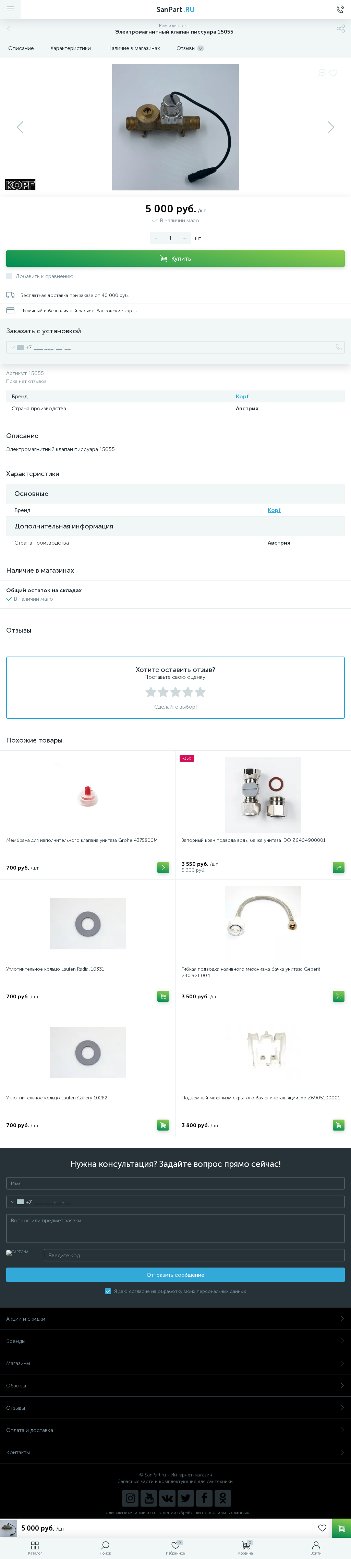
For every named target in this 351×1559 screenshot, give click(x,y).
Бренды (15, 1341)
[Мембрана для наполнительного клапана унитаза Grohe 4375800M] (87, 795)
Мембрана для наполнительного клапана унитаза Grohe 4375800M (82, 840)
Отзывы (15, 1408)
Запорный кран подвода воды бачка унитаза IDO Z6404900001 (254, 840)
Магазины (18, 1363)
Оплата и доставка (29, 1430)
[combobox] (19, 347)
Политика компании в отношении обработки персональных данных (175, 1512)
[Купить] (338, 867)
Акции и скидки (25, 1318)
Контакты (18, 1452)
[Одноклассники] (223, 1498)
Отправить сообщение (175, 1275)
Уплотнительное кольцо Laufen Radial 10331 (55, 969)
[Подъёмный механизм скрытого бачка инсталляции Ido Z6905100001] (263, 1052)
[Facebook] (204, 1498)
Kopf (242, 396)
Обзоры (16, 1385)
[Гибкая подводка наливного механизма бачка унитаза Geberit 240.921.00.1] (263, 924)
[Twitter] (186, 1498)
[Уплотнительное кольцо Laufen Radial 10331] (87, 924)
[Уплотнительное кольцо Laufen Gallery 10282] (87, 1052)
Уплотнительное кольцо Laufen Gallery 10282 (56, 1098)
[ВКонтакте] (167, 1498)
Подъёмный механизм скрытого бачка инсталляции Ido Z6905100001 (261, 1098)
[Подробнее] (163, 867)
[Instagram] (130, 1498)
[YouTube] (149, 1498)
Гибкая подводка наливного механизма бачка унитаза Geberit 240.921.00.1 (251, 972)
